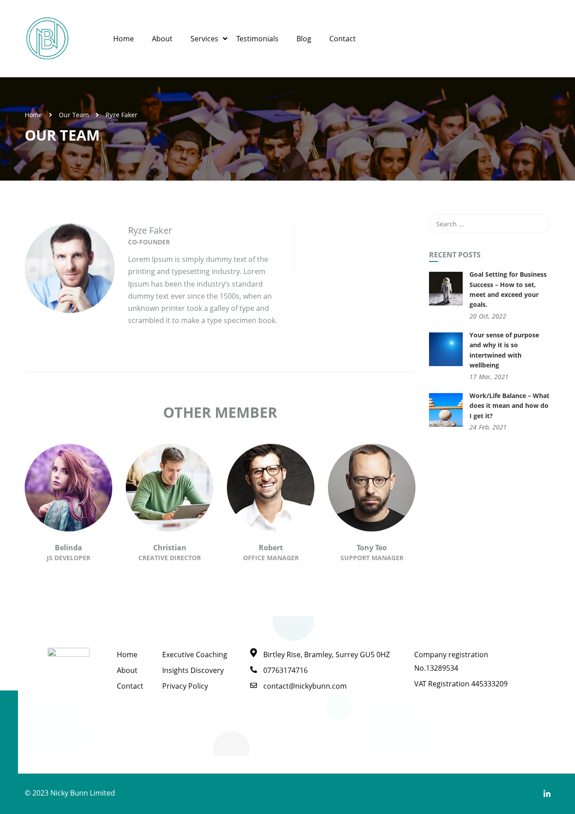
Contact (342, 39)
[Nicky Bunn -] (47, 38)
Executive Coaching (194, 654)
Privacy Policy (185, 686)
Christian (169, 548)
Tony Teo (372, 548)
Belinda (68, 548)
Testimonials (257, 39)
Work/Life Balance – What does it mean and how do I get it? (509, 405)
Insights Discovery (193, 670)
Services (204, 39)
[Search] (539, 223)
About (162, 39)
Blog (303, 39)
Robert (271, 548)
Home (123, 39)
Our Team (74, 115)
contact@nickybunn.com (305, 686)
